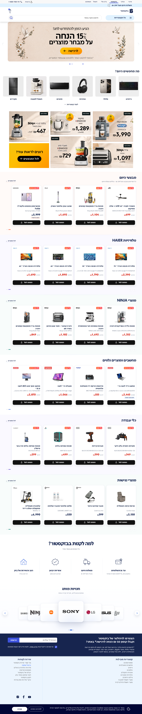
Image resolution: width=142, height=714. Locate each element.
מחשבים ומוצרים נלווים (119, 360)
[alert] (88, 2)
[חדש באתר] (71, 139)
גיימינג (130, 667)
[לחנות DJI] (115, 613)
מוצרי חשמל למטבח (125, 680)
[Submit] (11, 18)
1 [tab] (72, 64)
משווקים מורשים (25, 670)
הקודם (138, 44)
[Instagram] (18, 697)
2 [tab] (70, 64)
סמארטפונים (128, 662)
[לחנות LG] (91, 612)
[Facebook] (23, 696)
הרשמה (13, 640)
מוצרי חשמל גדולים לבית (124, 682)
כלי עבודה (128, 420)
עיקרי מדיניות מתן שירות (22, 680)
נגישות (27, 2)
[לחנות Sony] (71, 611)
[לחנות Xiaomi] (51, 612)
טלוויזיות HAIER (124, 240)
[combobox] (55, 18)
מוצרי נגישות (126, 480)
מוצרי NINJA (126, 300)
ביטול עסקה (26, 665)
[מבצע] (71, 41)
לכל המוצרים (12, 181)
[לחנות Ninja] (37, 613)
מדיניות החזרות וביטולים (22, 667)
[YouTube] (29, 697)
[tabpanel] (71, 44)
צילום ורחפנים (128, 677)
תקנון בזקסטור (26, 677)
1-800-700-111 (14, 2)
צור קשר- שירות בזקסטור (22, 662)
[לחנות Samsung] (26, 613)
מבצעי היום (127, 177)
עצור (83, 64)
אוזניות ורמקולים (127, 672)
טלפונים (130, 670)
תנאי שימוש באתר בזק (23, 675)
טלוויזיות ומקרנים (127, 675)
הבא (3, 44)
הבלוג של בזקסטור (24, 672)
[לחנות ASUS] (105, 613)
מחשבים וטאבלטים (126, 665)
